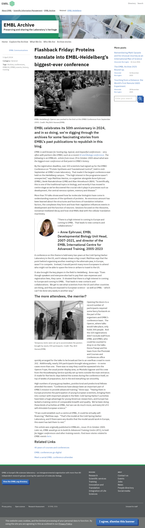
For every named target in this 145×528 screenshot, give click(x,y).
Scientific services (97, 479)
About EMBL (7, 11)
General (14, 61)
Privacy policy (7, 506)
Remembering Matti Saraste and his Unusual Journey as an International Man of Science (128, 56)
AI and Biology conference (91, 155)
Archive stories (64, 42)
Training (93, 482)
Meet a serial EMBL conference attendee (53, 457)
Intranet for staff (132, 506)
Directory (132, 3)
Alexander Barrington (121, 62)
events (19, 67)
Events (121, 479)
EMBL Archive (49, 11)
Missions (92, 472)
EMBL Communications (18, 50)
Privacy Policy (65, 524)
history (25, 67)
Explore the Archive (18, 42)
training (6, 70)
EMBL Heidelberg (74, 11)
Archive (10, 65)
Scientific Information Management (27, 11)
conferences (19, 65)
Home (5, 42)
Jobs (120, 482)
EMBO (12, 67)
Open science (20, 506)
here (49, 436)
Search (140, 3)
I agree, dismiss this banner (117, 521)
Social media (124, 491)
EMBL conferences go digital (48, 452)
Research (93, 476)
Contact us (123, 476)
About (120, 472)
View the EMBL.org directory (15, 482)
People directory (126, 488)
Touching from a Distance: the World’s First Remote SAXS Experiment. (128, 83)
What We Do (36, 42)
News (120, 485)
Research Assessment (36, 506)
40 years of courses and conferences (51, 448)
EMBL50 (6, 67)
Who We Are (49, 42)
